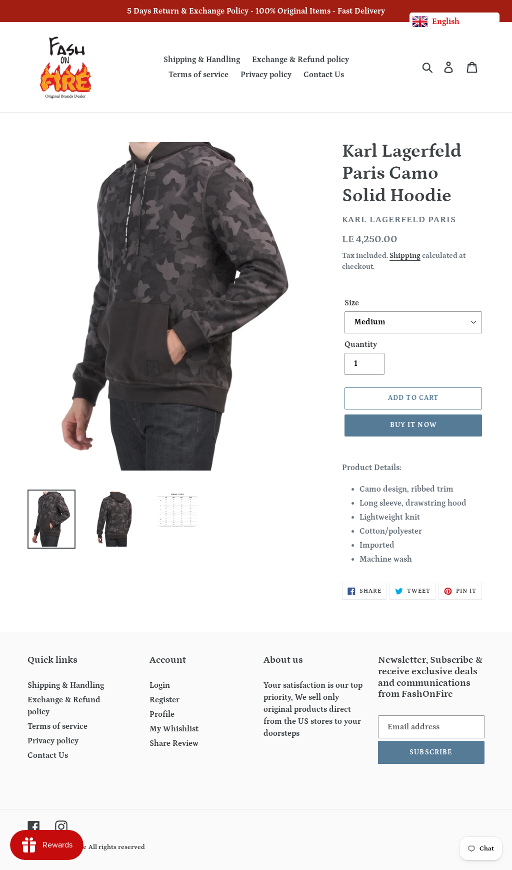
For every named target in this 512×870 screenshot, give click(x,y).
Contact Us (48, 755)
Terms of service (58, 726)
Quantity (360, 344)
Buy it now (413, 425)
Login (160, 685)
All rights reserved (116, 847)
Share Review (174, 743)
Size (351, 302)
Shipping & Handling (66, 685)
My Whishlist (174, 728)
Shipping (405, 255)
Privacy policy (53, 740)
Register (165, 699)
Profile (162, 714)
